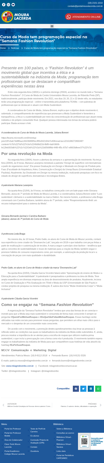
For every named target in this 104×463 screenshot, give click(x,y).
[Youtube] (13, 4)
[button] (52, 26)
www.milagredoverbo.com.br (20, 366)
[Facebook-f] (3, 4)
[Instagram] (8, 4)
